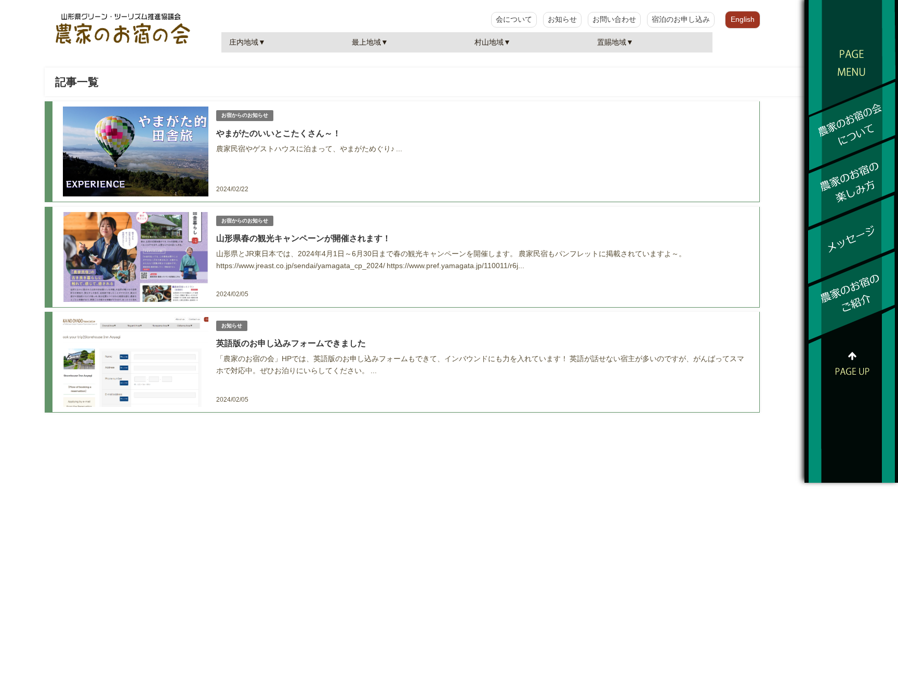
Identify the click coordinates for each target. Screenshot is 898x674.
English (743, 19)
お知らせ (562, 19)
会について (514, 19)
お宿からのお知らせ (244, 115)
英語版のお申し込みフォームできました (291, 343)
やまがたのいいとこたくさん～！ (278, 133)
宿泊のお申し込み (681, 19)
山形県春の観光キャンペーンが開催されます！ (303, 238)
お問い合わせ (614, 19)
